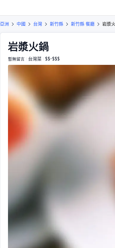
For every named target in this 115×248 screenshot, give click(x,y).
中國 (21, 23)
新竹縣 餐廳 (83, 23)
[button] (104, 7)
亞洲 (4, 23)
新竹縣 (56, 23)
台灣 (37, 23)
